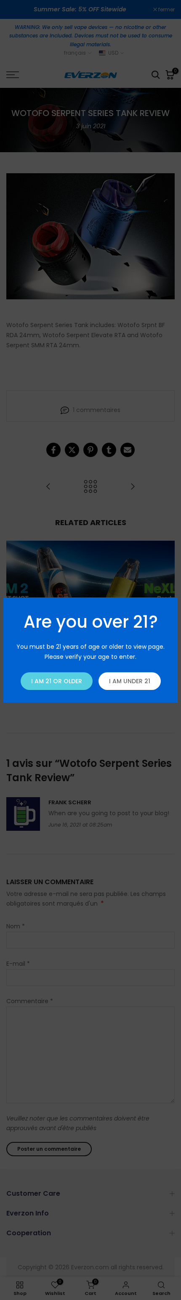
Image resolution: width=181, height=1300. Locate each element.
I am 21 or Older (56, 681)
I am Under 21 (129, 681)
